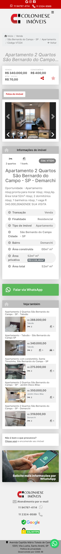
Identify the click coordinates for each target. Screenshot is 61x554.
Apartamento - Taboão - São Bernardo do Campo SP (27, 336)
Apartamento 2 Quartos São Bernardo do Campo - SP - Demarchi (27, 407)
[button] (9, 116)
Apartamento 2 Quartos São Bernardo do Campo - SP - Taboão (27, 313)
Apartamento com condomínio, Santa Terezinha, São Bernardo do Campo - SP (26, 360)
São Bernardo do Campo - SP (23, 39)
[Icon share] (27, 1)
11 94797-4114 (22, 6)
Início (10, 36)
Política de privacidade (30, 549)
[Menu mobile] (30, 18)
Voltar (53, 42)
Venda (19, 36)
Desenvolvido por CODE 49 (30, 552)
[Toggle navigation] (53, 12)
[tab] (14, 94)
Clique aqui (11, 441)
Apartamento (49, 39)
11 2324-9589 (43, 6)
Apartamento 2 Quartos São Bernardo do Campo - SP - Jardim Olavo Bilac (27, 383)
